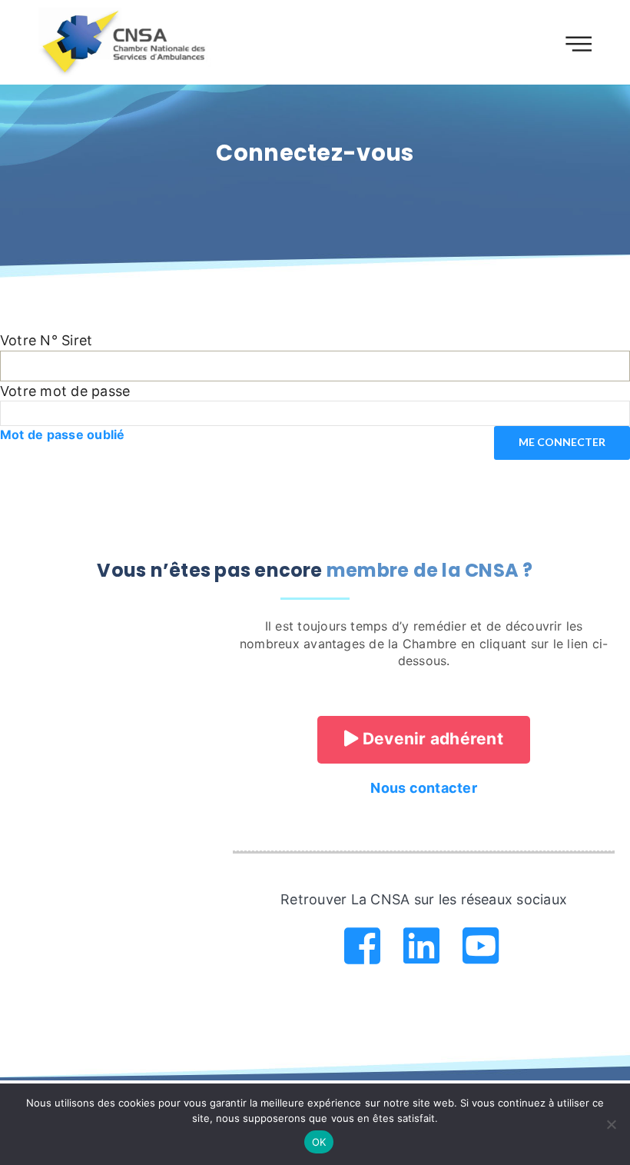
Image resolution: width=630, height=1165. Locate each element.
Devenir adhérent (431, 738)
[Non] (610, 1124)
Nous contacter (423, 788)
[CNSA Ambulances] (126, 42)
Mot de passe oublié (62, 434)
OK (319, 1142)
